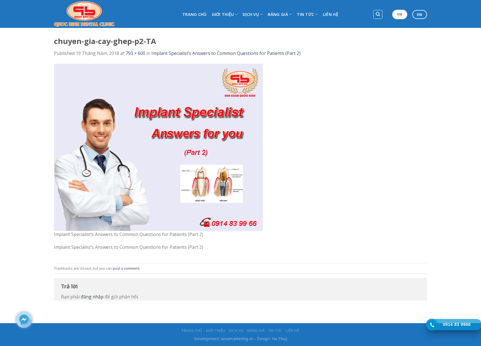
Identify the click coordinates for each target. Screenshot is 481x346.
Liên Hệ (330, 14)
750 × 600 (135, 53)
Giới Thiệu (223, 14)
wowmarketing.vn (237, 338)
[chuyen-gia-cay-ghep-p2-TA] (158, 147)
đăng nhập (92, 297)
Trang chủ (194, 14)
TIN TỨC (305, 14)
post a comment (126, 268)
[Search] (377, 14)
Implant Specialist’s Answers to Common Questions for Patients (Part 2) (226, 53)
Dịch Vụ (251, 14)
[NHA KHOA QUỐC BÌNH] (114, 14)
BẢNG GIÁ (278, 14)
